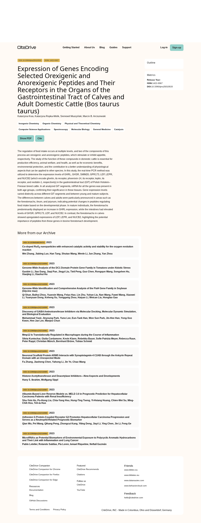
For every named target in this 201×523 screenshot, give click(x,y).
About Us (89, 47)
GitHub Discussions (38, 500)
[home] (27, 48)
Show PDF (26, 138)
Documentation (36, 490)
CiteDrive (81, 484)
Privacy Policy (59, 509)
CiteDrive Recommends (88, 469)
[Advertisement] (100, 21)
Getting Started (71, 47)
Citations (81, 474)
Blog (102, 47)
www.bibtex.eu (131, 470)
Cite (40, 138)
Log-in (164, 47)
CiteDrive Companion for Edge (43, 480)
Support (126, 47)
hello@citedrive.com (133, 497)
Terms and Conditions (39, 509)
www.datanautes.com (134, 480)
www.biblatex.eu (131, 475)
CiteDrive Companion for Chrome (44, 469)
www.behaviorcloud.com (135, 485)
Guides (113, 47)
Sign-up (176, 47)
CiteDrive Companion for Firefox (44, 474)
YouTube (81, 490)
